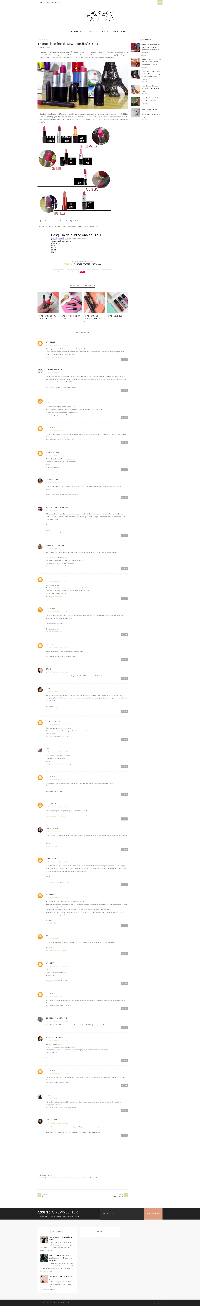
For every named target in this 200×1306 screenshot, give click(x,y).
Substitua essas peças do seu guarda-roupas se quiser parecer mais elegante (60, 1257)
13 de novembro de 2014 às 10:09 (57, 455)
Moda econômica (77, 31)
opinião (50, 39)
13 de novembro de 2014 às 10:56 (57, 510)
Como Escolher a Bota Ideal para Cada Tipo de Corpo (150, 99)
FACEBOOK (68, 264)
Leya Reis (50, 688)
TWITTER (86, 264)
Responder (124, 359)
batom (40, 39)
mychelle (50, 342)
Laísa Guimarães (56, 596)
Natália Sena (52, 1120)
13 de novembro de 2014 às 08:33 (57, 373)
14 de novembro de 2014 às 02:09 (57, 939)
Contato (56, 2)
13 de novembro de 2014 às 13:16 (56, 647)
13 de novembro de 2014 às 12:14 (56, 612)
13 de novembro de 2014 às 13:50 (57, 691)
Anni (48, 749)
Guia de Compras (119, 31)
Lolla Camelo (52, 859)
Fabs (48, 1095)
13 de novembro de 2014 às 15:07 (57, 724)
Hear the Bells (51, 923)
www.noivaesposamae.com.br (56, 950)
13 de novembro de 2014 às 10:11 (56, 483)
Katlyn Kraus (52, 452)
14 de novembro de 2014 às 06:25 (57, 966)
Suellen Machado (54, 369)
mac (45, 39)
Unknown (50, 427)
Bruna (49, 669)
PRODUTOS (104, 31)
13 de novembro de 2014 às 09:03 (57, 430)
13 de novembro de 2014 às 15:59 (57, 779)
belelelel (50, 894)
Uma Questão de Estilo (54, 357)
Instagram (61, 816)
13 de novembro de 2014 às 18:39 (57, 832)
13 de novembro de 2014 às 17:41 (56, 807)
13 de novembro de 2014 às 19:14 (56, 862)
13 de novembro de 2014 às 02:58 (57, 345)
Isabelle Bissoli (54, 721)
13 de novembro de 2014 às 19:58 (57, 898)
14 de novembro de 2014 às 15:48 (57, 1073)
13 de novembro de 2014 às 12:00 (57, 581)
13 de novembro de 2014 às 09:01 (57, 403)
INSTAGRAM (96, 264)
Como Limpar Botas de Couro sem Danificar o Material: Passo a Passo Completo (151, 61)
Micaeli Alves (52, 480)
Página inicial (44, 2)
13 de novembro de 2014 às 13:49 (57, 672)
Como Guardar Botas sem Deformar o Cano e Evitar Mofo (150, 88)
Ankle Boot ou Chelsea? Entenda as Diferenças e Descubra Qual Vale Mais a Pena (150, 113)
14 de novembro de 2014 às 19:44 (57, 1123)
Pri (47, 935)
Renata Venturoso (55, 1037)
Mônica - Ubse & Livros (57, 507)
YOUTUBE (78, 264)
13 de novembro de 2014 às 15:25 (57, 752)
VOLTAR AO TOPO (155, 1303)
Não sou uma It (51, 816)
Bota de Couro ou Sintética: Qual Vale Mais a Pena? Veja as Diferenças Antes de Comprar (151, 75)
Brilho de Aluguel (52, 846)
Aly (47, 400)
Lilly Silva (51, 804)
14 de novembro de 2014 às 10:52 (57, 1040)
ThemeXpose (53, 1302)
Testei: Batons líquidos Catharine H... (93, 318)
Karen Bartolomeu (55, 545)
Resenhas (92, 31)
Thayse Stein (52, 829)
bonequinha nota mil (56, 1018)
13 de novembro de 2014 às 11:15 (56, 548)
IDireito (50, 644)
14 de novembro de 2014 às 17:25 (57, 1098)
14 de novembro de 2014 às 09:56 (57, 1021)
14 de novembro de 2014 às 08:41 (57, 996)
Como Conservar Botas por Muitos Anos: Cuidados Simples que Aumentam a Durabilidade (150, 48)
